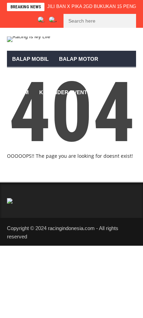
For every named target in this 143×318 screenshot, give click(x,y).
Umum (20, 92)
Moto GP (24, 76)
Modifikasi (63, 76)
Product (102, 76)
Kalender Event (63, 92)
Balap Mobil (30, 59)
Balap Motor (78, 59)
